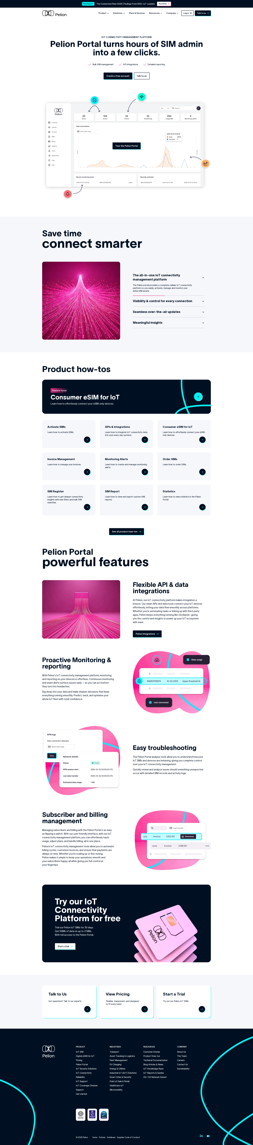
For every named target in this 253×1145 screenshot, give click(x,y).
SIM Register (55, 491)
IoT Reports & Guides (153, 1073)
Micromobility (116, 1090)
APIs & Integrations (117, 426)
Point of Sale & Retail (119, 1081)
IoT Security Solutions (86, 1068)
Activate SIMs (56, 426)
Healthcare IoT (117, 1085)
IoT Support (81, 1081)
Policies (102, 1137)
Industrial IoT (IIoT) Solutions (123, 1073)
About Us (181, 1052)
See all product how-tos (124, 531)
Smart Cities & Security (120, 1077)
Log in (186, 13)
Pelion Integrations (145, 634)
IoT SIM (79, 1052)
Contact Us (182, 1064)
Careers (181, 1060)
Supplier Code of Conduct (128, 1137)
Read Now (163, 4)
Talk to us (201, 13)
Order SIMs (170, 459)
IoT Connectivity (84, 1073)
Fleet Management (118, 1060)
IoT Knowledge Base (153, 1068)
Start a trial (63, 946)
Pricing (79, 1060)
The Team (182, 1056)
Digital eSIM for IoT (85, 1056)
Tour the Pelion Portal (126, 146)
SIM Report (112, 491)
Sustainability (183, 1068)
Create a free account (117, 76)
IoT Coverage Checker (87, 1085)
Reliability (80, 1077)
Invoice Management (61, 459)
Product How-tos (151, 1056)
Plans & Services (137, 13)
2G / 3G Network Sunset (155, 1077)
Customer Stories (151, 1052)
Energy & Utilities (117, 1068)
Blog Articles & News (153, 1064)
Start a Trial (174, 994)
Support (80, 1090)
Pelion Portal (82, 1064)
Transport (114, 1052)
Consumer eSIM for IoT (85, 397)
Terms (94, 1137)
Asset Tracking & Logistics (122, 1056)
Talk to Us (57, 994)
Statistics (169, 491)
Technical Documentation (155, 1060)
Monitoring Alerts (116, 459)
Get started (81, 1094)
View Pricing (118, 994)
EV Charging (115, 1064)
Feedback (111, 1137)
